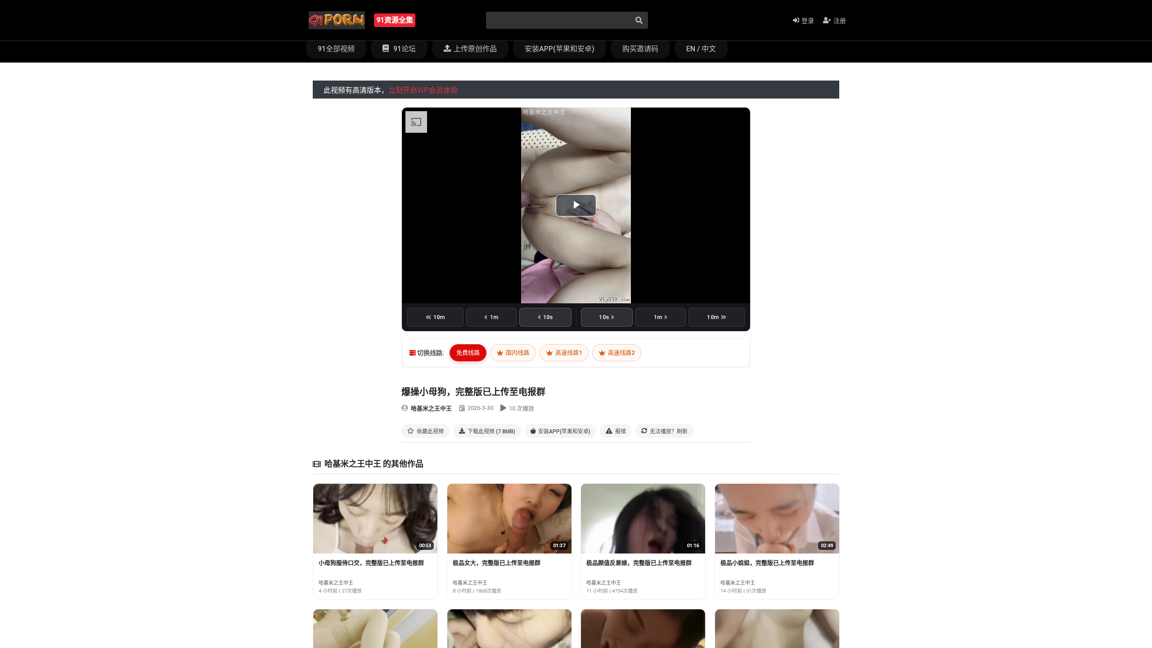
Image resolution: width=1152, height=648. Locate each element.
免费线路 (468, 352)
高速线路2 (620, 352)
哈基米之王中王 (431, 408)
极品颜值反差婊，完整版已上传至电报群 (639, 562)
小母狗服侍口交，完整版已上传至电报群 (371, 562)
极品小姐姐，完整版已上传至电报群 (767, 562)
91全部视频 (336, 49)
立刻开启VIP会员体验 (423, 90)
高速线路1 (568, 352)
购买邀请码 (640, 49)
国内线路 (516, 352)
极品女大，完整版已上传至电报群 (496, 562)
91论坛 (404, 49)
